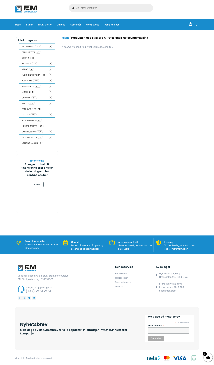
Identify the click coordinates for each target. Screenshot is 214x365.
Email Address (156, 325)
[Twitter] (29, 298)
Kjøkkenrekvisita (31, 75)
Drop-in (26, 58)
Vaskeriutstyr (29, 137)
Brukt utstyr (45, 24)
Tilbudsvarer (29, 120)
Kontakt (37, 184)
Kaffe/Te (26, 63)
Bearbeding (28, 46)
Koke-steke (28, 86)
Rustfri (26, 115)
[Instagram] (24, 298)
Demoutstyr (28, 52)
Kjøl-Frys (27, 80)
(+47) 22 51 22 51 (38, 291)
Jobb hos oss (112, 24)
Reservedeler (29, 109)
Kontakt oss (92, 24)
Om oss (61, 24)
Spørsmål (75, 24)
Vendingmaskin (30, 143)
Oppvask (26, 97)
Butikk (29, 24)
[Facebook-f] (20, 298)
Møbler (26, 92)
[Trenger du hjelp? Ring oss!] (21, 289)
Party (25, 103)
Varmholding (29, 132)
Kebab (25, 69)
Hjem (18, 24)
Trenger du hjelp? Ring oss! (39, 287)
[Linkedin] (34, 298)
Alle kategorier (27, 40)
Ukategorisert (29, 126)
